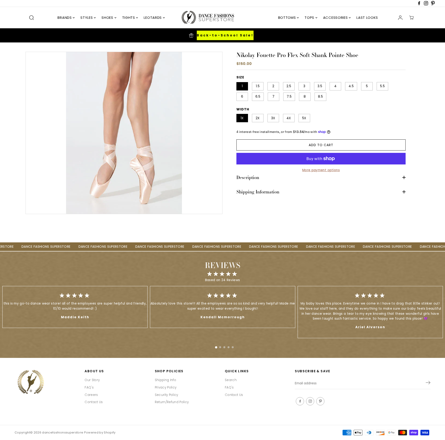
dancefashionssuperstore (62, 432)
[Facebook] (419, 4)
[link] (47, 382)
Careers (91, 395)
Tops (310, 17)
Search (231, 380)
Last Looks (367, 17)
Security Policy (166, 395)
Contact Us (94, 402)
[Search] (31, 18)
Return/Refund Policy (172, 402)
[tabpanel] (222, 307)
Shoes (108, 17)
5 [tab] (233, 346)
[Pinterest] (433, 4)
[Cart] (411, 18)
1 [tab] (216, 346)
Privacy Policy (166, 387)
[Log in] (400, 18)
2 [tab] (220, 346)
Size (240, 77)
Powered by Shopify (100, 432)
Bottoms (287, 17)
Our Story (92, 380)
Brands (65, 17)
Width (242, 109)
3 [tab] (224, 346)
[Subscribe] (428, 383)
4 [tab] (228, 346)
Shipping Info (165, 380)
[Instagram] (426, 4)
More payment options (321, 170)
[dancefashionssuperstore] (206, 17)
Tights (129, 17)
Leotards (153, 17)
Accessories (336, 17)
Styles (87, 17)
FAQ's (89, 387)
